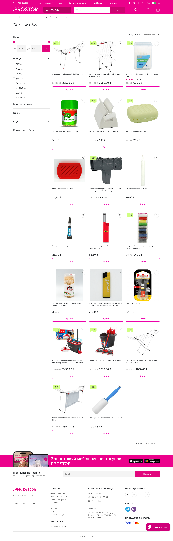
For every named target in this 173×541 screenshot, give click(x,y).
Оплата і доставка (57, 493)
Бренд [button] (17, 58)
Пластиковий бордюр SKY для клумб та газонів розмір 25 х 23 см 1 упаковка (105, 190)
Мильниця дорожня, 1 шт (136, 131)
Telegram (138, 3)
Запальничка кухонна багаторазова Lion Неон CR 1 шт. (105, 247)
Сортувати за (134, 34)
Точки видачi (47, 3)
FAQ (52, 512)
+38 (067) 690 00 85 (99, 497)
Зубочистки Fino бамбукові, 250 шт (66, 131)
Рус (158, 3)
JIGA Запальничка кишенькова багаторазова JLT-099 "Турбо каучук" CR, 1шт (106, 304)
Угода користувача (58, 500)
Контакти (54, 503)
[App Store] (136, 461)
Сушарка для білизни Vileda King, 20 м (67, 74)
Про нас (53, 509)
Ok (46, 48)
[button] (83, 43)
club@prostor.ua (98, 501)
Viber (143, 3)
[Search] (117, 10)
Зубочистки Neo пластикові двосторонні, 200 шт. (142, 75)
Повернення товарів (58, 497)
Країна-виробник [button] (23, 130)
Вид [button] (15, 121)
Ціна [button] (16, 36)
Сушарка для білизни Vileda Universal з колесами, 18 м (141, 361)
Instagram (134, 3)
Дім (25, 17)
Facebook (129, 3)
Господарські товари (40, 17)
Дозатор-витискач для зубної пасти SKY (105, 131)
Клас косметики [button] (23, 104)
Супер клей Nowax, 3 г (61, 246)
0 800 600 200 (22, 3)
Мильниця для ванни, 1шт (62, 189)
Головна (16, 17)
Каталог (56, 9)
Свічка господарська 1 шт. (136, 189)
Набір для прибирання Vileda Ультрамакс (106, 360)
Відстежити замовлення (79, 3)
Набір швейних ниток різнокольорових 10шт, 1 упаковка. (141, 247)
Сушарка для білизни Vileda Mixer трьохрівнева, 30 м (105, 75)
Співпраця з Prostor (58, 526)
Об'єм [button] (16, 112)
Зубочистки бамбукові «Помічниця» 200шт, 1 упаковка (66, 304)
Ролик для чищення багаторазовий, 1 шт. (105, 418)
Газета (61, 3)
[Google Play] (152, 461)
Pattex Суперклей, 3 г (134, 303)
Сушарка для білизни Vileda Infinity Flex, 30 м (68, 419)
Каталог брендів (57, 515)
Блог (52, 506)
